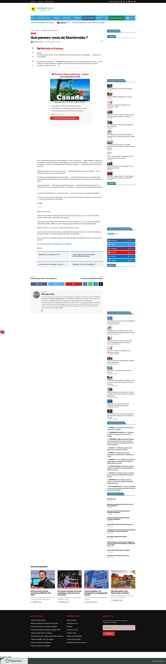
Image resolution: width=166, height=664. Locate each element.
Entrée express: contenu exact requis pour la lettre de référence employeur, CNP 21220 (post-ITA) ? (121, 543)
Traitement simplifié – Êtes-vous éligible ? (42, 639)
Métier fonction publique (71, 587)
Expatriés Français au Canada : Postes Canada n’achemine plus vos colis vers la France (120, 115)
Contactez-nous (71, 633)
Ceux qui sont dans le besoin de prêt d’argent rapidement (118, 511)
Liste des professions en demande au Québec (44, 626)
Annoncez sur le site (72, 629)
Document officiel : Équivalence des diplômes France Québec (120, 125)
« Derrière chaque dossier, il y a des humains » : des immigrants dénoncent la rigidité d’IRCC (121, 177)
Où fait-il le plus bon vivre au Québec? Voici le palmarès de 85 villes (120, 167)
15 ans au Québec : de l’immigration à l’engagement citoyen (95, 593)
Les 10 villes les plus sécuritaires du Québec (119, 88)
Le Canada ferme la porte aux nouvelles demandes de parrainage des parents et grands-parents (121, 146)
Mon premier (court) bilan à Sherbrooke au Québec (119, 371)
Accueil (32, 30)
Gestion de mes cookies (74, 639)
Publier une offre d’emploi (38, 620)
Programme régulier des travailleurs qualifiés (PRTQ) (45, 629)
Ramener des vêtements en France (118, 555)
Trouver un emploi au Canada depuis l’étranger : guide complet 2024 (121, 361)
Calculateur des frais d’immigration (40, 645)
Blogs (92, 587)
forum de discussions (56, 298)
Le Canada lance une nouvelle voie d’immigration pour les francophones (121, 321)
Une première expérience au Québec (118, 550)
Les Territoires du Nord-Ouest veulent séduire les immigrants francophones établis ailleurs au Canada (120, 415)
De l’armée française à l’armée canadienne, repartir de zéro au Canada (69, 593)
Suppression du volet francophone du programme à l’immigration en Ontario (118, 404)
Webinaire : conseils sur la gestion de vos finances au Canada (119, 105)
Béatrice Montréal (92, 602)
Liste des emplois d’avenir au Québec (41, 633)
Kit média (69, 626)
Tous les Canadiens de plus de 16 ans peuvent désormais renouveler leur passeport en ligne (121, 488)
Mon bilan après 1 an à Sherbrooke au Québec (120, 592)
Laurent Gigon (37, 602)
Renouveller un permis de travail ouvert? (120, 524)
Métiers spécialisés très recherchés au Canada (44, 623)
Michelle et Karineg (52, 48)
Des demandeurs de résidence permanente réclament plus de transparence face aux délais (120, 135)
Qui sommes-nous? (72, 623)
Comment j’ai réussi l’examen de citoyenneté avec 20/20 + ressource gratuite (121, 530)
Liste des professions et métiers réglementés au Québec (47, 636)
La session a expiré (5, 657)
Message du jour (38, 41)
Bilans (37, 30)
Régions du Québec (123, 587)
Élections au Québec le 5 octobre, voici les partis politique (120, 505)
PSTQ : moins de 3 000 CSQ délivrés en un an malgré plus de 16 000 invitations (120, 157)
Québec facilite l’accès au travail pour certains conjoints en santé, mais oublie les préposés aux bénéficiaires (121, 393)
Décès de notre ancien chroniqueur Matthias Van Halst (41, 593)
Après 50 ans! (111, 499)
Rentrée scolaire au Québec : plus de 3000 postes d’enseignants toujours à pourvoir (119, 341)
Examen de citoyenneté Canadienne (41, 642)
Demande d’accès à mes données (76, 642)
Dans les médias (71, 620)
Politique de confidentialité (74, 636)
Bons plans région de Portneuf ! (117, 536)
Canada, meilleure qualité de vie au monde (119, 96)
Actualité (34, 587)
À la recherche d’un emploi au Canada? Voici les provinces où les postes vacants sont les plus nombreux (121, 382)
